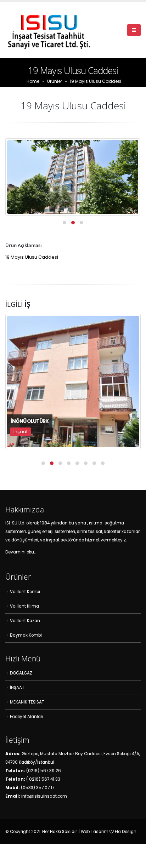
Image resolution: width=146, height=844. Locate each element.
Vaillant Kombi (25, 592)
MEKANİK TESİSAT (27, 702)
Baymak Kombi (26, 635)
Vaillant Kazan (25, 621)
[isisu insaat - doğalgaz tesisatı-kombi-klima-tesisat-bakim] (49, 30)
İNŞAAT (17, 687)
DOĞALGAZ (21, 673)
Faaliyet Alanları (26, 716)
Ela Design (125, 831)
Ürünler (54, 81)
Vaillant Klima (24, 606)
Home (33, 81)
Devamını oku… (20, 552)
